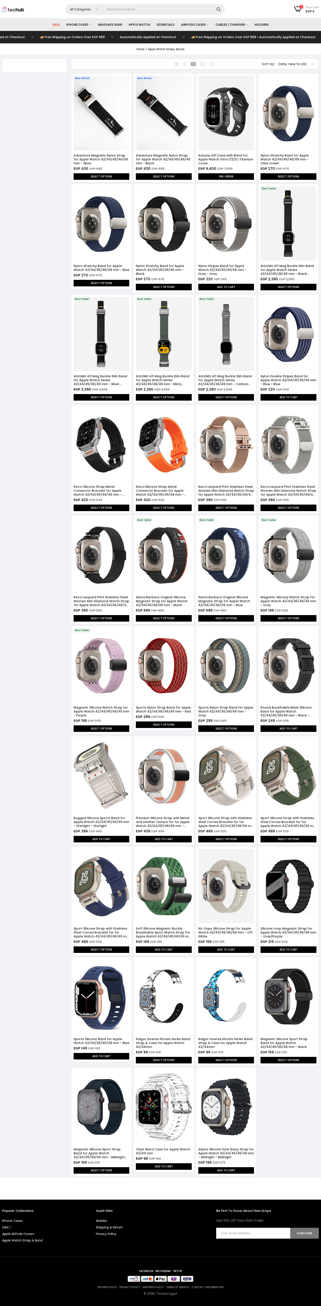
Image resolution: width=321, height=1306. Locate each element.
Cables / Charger (230, 24)
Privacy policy (129, 1287)
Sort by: (268, 63)
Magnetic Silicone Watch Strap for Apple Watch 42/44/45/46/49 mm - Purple (101, 711)
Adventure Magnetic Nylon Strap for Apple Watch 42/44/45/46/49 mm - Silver (101, 159)
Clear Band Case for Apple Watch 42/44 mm (163, 1151)
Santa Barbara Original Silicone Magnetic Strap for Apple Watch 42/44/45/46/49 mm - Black (162, 601)
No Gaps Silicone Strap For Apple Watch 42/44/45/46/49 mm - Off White (225, 932)
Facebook (146, 1271)
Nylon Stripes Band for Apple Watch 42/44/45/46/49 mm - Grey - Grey (222, 270)
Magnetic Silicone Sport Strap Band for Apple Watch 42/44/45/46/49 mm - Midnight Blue (99, 1153)
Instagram (163, 1271)
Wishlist (101, 1221)
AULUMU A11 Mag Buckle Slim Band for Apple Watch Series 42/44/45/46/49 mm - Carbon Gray (225, 380)
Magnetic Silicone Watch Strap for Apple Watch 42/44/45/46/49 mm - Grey (288, 601)
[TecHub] (13, 9)
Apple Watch (139, 24)
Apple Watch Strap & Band (22, 1240)
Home (140, 49)
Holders (262, 24)
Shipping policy (153, 1287)
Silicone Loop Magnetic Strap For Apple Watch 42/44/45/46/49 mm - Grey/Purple (288, 932)
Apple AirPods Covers (18, 1234)
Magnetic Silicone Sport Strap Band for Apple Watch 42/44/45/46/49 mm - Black (284, 1043)
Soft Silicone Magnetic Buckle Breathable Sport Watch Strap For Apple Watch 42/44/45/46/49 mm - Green (164, 932)
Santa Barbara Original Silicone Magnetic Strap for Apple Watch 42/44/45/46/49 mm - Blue (224, 601)
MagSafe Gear (110, 24)
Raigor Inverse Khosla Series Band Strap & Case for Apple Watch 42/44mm (163, 1043)
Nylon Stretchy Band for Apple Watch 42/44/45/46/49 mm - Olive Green (285, 159)
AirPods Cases (193, 24)
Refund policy (107, 1287)
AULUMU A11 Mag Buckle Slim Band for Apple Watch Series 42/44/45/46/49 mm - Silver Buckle (100, 380)
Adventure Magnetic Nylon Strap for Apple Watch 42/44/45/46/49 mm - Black (163, 159)
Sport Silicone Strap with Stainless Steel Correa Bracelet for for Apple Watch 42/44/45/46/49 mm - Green (288, 822)
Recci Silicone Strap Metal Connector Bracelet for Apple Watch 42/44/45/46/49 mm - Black (98, 491)
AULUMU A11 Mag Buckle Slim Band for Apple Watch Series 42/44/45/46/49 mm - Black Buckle (287, 270)
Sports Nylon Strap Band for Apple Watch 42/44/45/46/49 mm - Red (163, 709)
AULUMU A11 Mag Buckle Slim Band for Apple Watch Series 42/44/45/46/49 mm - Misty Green (162, 380)
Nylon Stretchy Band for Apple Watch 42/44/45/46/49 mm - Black (160, 270)
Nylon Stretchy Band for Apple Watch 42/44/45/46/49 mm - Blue (101, 268)
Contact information (207, 1287)
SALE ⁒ (6, 1227)
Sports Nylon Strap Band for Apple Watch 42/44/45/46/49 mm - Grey (225, 711)
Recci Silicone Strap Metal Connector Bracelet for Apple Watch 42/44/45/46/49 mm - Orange (160, 491)
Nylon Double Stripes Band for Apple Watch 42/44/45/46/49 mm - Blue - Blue (288, 380)
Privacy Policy (106, 1234)
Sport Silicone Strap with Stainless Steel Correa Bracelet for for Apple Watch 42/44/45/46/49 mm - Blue (101, 932)
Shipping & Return (109, 1227)
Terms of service (177, 1287)
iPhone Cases (77, 24)
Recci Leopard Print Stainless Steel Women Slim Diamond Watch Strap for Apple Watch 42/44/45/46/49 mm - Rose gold (226, 491)
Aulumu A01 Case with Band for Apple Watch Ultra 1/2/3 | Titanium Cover (225, 159)
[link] (125, 79)
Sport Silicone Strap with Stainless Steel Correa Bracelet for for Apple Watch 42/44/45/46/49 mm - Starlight (226, 822)
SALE (56, 24)
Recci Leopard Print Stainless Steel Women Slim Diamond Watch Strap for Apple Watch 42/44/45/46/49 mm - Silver (288, 491)
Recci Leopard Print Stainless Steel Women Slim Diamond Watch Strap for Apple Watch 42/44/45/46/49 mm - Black (101, 601)
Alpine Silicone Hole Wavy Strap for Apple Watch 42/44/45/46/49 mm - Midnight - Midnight (226, 1153)
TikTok (177, 1271)
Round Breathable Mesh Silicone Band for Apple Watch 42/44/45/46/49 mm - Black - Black (286, 711)
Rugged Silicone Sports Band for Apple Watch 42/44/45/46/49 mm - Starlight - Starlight (101, 822)
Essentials (165, 24)
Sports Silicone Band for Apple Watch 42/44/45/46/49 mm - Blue (101, 1041)
